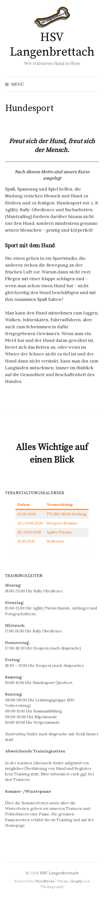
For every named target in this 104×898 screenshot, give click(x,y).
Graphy (76, 881)
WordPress (44, 881)
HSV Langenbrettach (52, 45)
